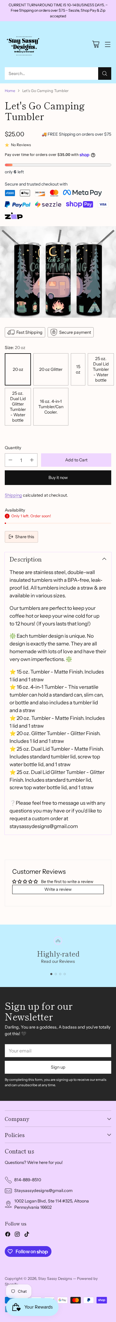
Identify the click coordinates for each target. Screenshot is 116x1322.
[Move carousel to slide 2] (56, 974)
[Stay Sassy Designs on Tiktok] (26, 1235)
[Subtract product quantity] (10, 460)
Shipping (13, 495)
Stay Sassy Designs (55, 1278)
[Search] (104, 73)
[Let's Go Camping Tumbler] (58, 272)
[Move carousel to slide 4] (65, 974)
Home (10, 90)
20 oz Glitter (50, 369)
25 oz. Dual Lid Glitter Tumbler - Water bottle (18, 407)
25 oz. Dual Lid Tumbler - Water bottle (101, 369)
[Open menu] (107, 44)
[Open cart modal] (96, 44)
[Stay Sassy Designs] (24, 44)
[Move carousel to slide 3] (60, 974)
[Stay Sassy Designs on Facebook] (7, 1235)
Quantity (13, 447)
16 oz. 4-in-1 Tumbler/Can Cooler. (50, 407)
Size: (15, 347)
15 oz (78, 369)
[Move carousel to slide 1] (51, 974)
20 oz (18, 369)
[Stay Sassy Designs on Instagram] (17, 1235)
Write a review (58, 889)
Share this (24, 536)
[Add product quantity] (31, 460)
